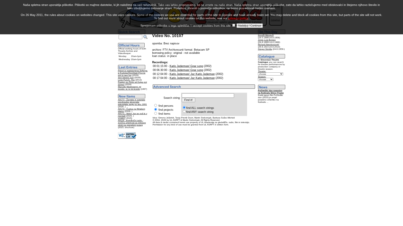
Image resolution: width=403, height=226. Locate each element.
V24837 (122, 118)
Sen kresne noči (126, 77)
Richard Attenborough (268, 44)
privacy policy (238, 18)
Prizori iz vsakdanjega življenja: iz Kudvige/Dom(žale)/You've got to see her (133, 72)
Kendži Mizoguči (266, 35)
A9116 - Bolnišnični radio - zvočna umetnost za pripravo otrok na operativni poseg (132, 122)
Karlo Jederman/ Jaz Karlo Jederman (192, 74)
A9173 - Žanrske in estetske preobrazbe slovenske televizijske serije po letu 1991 (132, 102)
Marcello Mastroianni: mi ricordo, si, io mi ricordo (129, 88)
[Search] (145, 37)
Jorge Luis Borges (267, 40)
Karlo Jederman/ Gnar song (186, 66)
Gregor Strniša (265, 49)
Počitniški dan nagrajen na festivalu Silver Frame (271, 91)
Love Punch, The (126, 80)
